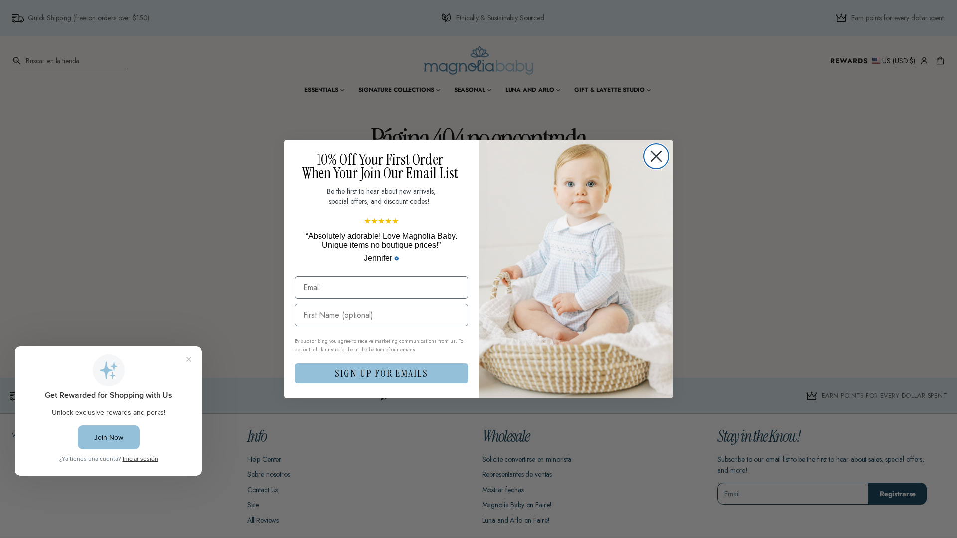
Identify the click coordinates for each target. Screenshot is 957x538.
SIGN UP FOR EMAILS (381, 373)
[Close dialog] (656, 156)
